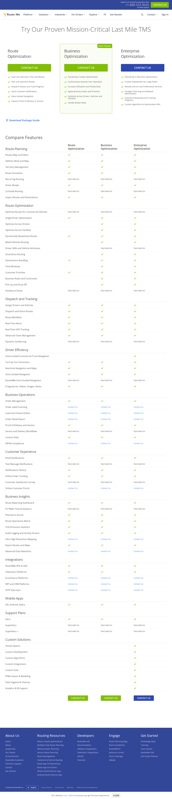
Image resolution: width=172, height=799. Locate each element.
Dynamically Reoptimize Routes (21, 236)
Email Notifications (14, 457)
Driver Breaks (12, 185)
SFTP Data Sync (13, 590)
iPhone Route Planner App (49, 771)
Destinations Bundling (16, 260)
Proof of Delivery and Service (20, 425)
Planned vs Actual (14, 514)
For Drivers (77, 14)
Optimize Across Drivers (17, 224)
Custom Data (12, 437)
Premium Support (13, 763)
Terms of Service (46, 787)
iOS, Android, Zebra (15, 604)
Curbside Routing (14, 191)
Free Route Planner (149, 756)
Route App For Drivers (47, 767)
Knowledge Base (148, 741)
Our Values (10, 752)
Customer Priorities (15, 272)
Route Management (46, 756)
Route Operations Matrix (17, 521)
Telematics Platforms (16, 571)
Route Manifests (13, 317)
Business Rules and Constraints (21, 278)
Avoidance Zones (14, 290)
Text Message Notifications (19, 464)
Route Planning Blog (118, 741)
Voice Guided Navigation (17, 374)
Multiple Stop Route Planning (50, 745)
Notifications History (15, 470)
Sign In (165, 14)
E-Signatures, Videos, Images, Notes (23, 386)
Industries (60, 14)
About (8, 745)
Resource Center (116, 752)
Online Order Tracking (16, 476)
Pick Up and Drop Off (16, 284)
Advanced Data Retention (18, 551)
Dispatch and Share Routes (19, 311)
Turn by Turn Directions (17, 362)
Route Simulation (14, 173)
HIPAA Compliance (14, 443)
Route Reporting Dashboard (19, 502)
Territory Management (16, 167)
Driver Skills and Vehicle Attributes (22, 248)
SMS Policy (70, 787)
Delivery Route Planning (48, 749)
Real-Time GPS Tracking (17, 329)
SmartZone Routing (15, 254)
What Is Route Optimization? (50, 741)
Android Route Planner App (49, 775)
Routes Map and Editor (17, 154)
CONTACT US (159, 4)
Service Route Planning (47, 752)
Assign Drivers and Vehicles (19, 305)
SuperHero (11, 625)
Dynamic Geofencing (15, 341)
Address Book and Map (17, 160)
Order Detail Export (15, 419)
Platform (27, 14)
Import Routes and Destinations (21, 197)
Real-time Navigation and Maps (21, 368)
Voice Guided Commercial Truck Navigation (27, 356)
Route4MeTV (114, 749)
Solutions (43, 14)
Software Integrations (87, 749)
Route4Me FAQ (147, 752)
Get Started (116, 14)
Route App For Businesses (49, 763)
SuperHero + (11, 631)
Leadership (10, 749)
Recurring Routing (14, 179)
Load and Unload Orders (17, 413)
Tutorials (81, 760)
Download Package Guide (24, 120)
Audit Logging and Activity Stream (22, 533)
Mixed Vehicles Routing (17, 242)
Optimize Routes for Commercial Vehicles (26, 211)
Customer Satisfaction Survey (20, 482)
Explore (93, 14)
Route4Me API (83, 741)
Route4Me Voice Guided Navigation (23, 380)
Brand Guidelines (117, 745)
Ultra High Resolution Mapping (21, 539)
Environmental (12, 756)
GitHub (80, 756)
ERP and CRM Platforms (17, 584)
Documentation (84, 745)
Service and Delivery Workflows (21, 431)
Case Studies (146, 749)
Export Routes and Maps (17, 545)
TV (105, 14)
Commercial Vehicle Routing (49, 760)
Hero (7, 619)
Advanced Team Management (20, 335)
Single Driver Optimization (18, 217)
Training (144, 745)
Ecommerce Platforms (16, 577)
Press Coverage (116, 756)
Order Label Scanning (16, 407)
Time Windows (12, 266)
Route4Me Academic (14, 760)
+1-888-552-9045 (137, 5)
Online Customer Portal (17, 488)
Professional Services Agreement (87, 787)
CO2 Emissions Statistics (17, 527)
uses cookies (68, 795)
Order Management (15, 401)
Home (8, 741)
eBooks (112, 760)
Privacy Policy (59, 787)
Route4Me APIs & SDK (16, 565)
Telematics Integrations (87, 752)
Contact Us (73, 407)
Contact (151, 14)
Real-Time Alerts (13, 323)
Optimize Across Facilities (18, 230)
